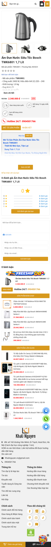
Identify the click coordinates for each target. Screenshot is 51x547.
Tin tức (4, 475)
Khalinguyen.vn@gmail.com (16, 458)
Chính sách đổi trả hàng (11, 510)
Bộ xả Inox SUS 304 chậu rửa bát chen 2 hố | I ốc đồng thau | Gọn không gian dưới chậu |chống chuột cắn (30, 334)
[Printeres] (29, 517)
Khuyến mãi (6, 480)
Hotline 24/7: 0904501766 (21, 121)
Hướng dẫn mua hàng (36, 471)
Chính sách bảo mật (10, 522)
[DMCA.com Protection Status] (38, 532)
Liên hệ (4, 495)
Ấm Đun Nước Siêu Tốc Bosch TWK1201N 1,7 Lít (30, 414)
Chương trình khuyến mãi (38, 484)
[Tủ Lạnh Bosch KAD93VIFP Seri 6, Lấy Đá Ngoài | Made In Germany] (6, 405)
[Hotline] (46, 420)
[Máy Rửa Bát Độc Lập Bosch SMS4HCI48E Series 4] (6, 325)
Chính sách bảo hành (10, 518)
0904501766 (10, 462)
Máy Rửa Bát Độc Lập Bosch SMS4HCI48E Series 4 (29, 323)
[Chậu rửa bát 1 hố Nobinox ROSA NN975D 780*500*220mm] (6, 304)
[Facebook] (29, 511)
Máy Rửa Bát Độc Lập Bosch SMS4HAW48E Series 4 (30, 313)
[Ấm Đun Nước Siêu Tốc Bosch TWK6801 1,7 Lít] (7, 281)
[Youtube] (43, 511)
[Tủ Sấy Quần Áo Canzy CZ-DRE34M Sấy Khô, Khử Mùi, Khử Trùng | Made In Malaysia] (6, 356)
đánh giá (43, 196)
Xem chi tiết (9, 93)
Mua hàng (7, 289)
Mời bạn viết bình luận (9, 75)
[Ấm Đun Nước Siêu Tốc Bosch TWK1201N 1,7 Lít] (6, 415)
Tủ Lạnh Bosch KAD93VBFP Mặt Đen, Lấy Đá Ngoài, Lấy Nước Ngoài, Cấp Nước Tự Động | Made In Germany (30, 392)
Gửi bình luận (25, 259)
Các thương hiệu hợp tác (37, 488)
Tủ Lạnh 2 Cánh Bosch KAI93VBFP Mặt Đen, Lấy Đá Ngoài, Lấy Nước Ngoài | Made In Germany (30, 366)
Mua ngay (40, 544)
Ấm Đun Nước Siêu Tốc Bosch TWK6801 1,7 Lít (32, 280)
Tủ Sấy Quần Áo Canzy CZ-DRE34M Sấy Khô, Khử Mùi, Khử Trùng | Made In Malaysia (30, 355)
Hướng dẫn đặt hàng (36, 475)
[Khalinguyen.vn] (4, 3)
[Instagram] (36, 517)
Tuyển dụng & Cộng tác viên (11, 485)
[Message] (46, 428)
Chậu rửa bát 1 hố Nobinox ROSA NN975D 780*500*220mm (29, 302)
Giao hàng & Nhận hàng (11, 514)
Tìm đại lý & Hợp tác (10, 471)
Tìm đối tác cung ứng (10, 491)
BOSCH (35, 67)
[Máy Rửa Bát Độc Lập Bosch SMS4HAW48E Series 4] (6, 314)
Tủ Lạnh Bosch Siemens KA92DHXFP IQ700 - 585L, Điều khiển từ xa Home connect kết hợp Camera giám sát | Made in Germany (30, 379)
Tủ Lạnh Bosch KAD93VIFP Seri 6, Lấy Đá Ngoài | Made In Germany (29, 403)
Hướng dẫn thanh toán (37, 480)
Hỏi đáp (4, 499)
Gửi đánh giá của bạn (25, 211)
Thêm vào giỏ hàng (14, 544)
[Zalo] (36, 511)
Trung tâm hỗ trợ (8, 527)
